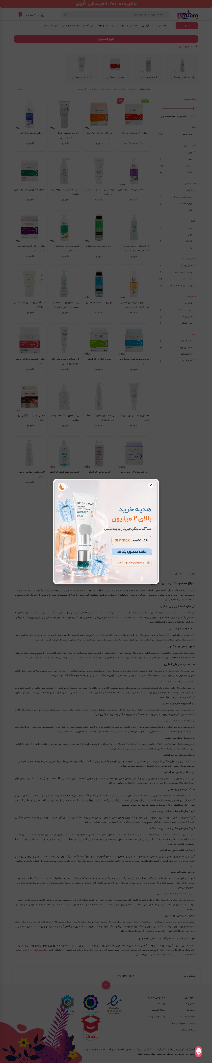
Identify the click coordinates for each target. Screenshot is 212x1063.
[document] (106, 531)
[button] (150, 485)
